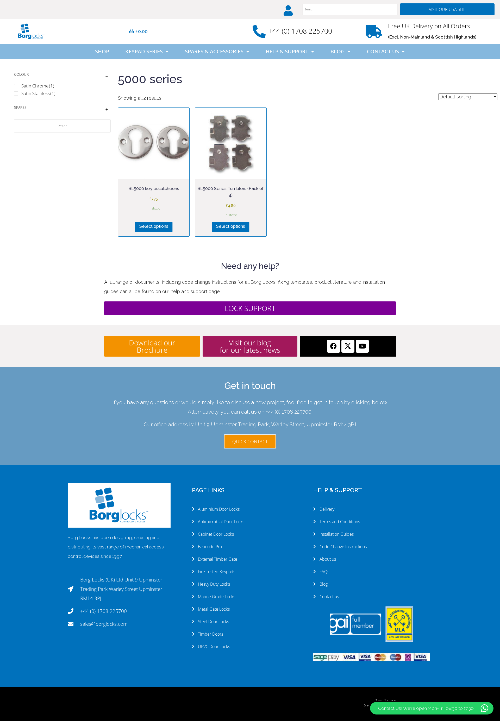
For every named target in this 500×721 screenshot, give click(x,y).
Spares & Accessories (214, 51)
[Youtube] (362, 346)
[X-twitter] (347, 346)
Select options (153, 226)
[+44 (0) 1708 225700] (259, 31)
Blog (337, 51)
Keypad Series (144, 51)
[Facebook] (333, 346)
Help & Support (287, 51)
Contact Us (383, 51)
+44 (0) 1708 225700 (300, 31)
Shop (102, 51)
